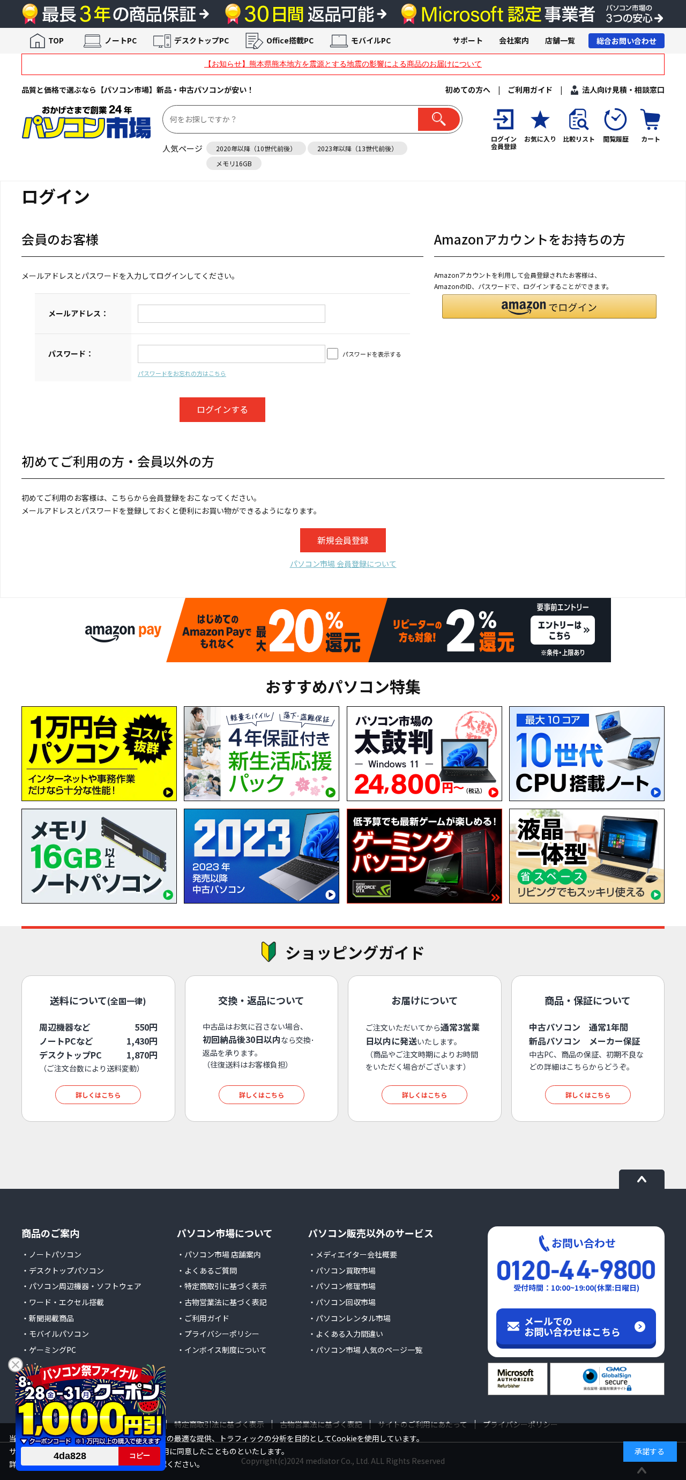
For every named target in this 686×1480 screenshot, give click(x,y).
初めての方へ (467, 89)
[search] (439, 119)
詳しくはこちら (98, 1094)
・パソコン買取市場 (342, 1270)
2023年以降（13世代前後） (357, 148)
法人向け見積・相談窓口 (623, 89)
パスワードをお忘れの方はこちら (182, 373)
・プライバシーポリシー (218, 1333)
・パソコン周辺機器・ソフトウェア (81, 1286)
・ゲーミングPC (48, 1349)
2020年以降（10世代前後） (256, 148)
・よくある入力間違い (345, 1333)
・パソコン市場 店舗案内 (219, 1254)
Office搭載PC (290, 40)
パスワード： (70, 353)
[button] (549, 306)
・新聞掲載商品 (47, 1318)
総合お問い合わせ (626, 40)
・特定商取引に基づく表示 (222, 1286)
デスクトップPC (201, 40)
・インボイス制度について (222, 1349)
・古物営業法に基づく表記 (222, 1302)
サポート (468, 40)
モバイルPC (371, 40)
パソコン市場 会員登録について (343, 563)
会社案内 (514, 40)
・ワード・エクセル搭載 (62, 1302)
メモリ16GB (234, 163)
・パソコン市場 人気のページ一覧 (365, 1349)
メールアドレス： (78, 313)
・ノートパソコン (51, 1254)
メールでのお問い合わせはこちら (572, 1326)
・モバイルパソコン (55, 1333)
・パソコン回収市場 (342, 1302)
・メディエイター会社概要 (352, 1254)
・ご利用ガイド (203, 1318)
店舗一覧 (560, 40)
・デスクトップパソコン (62, 1270)
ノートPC (121, 40)
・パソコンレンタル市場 (349, 1318)
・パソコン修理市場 (342, 1286)
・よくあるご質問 (207, 1270)
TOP (56, 40)
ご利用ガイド (530, 89)
